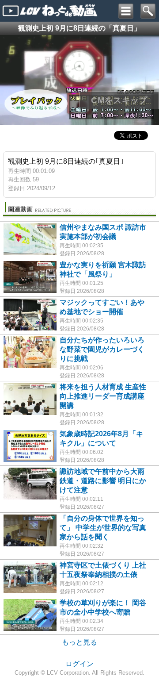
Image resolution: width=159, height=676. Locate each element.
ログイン (79, 664)
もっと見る (79, 642)
